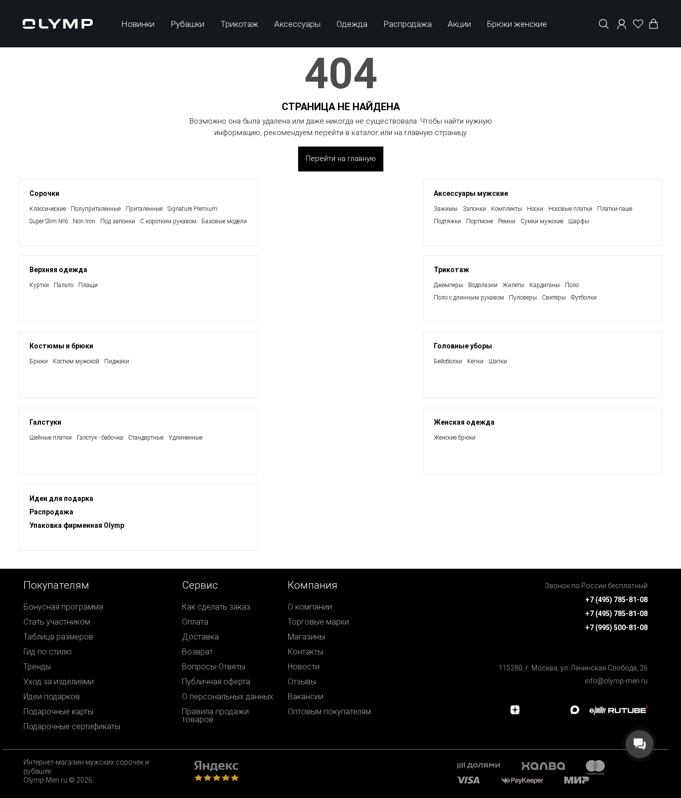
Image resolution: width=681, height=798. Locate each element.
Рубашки (187, 24)
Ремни (506, 221)
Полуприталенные (96, 208)
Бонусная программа (63, 607)
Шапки (498, 361)
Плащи (88, 285)
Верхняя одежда (58, 270)
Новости (304, 666)
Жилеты (513, 285)
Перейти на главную (341, 158)
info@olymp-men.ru (616, 681)
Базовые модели (224, 221)
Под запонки (117, 221)
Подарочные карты (58, 711)
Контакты (305, 651)
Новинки (138, 24)
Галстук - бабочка (100, 437)
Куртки (39, 285)
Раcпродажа (51, 512)
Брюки (38, 361)
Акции (459, 24)
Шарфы (578, 221)
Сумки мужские (541, 221)
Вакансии (306, 696)
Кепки (475, 361)
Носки (535, 208)
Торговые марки (318, 622)
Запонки (474, 208)
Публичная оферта (216, 681)
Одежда (352, 24)
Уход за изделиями (58, 681)
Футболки (584, 297)
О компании (310, 607)
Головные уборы (463, 346)
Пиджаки (116, 361)
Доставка (200, 636)
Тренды (37, 666)
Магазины (306, 636)
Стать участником (56, 622)
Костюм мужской (76, 361)
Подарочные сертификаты (71, 726)
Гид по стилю (47, 651)
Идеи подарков (51, 696)
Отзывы (302, 681)
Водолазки (483, 285)
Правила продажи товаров (215, 715)
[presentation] (340, 399)
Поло (572, 285)
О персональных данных (227, 696)
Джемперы (448, 285)
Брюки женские (517, 24)
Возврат (197, 651)
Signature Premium (192, 208)
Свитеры (554, 297)
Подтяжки (447, 221)
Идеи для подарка (61, 498)
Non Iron (84, 221)
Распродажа (407, 24)
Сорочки (44, 193)
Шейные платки (50, 437)
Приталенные (144, 208)
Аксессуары (297, 24)
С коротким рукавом (168, 221)
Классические (47, 208)
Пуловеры (523, 297)
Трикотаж (239, 24)
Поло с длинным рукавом (469, 297)
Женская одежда (464, 422)
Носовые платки (570, 208)
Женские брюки (455, 437)
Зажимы (446, 208)
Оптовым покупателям (329, 711)
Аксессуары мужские (471, 193)
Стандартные (146, 437)
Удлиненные (185, 437)
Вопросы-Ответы (213, 666)
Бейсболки (448, 361)
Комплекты (506, 208)
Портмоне (479, 221)
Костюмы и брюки (61, 346)
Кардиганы (544, 285)
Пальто (63, 285)
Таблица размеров (58, 636)
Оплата (195, 622)
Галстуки (45, 422)
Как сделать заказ (216, 607)
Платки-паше (614, 208)
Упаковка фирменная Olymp (76, 525)
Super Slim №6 (48, 221)
